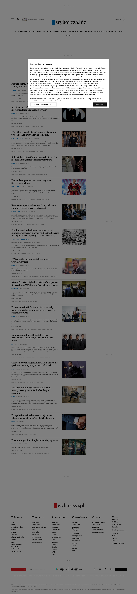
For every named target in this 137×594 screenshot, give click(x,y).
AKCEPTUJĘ (100, 104)
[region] (68, 83)
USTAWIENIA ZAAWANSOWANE (43, 104)
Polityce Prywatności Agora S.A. (84, 94)
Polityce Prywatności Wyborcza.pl (61, 94)
